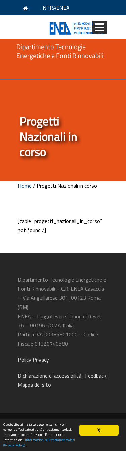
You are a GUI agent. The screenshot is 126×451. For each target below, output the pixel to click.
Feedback (95, 376)
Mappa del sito (34, 385)
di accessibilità (49, 376)
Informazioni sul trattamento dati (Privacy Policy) (39, 442)
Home (25, 186)
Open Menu (99, 27)
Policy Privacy (34, 360)
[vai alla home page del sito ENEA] (26, 8)
